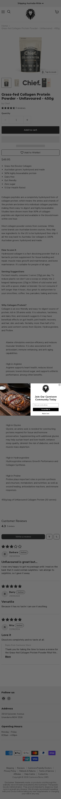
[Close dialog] (60, 385)
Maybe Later (45, 413)
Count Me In (45, 409)
